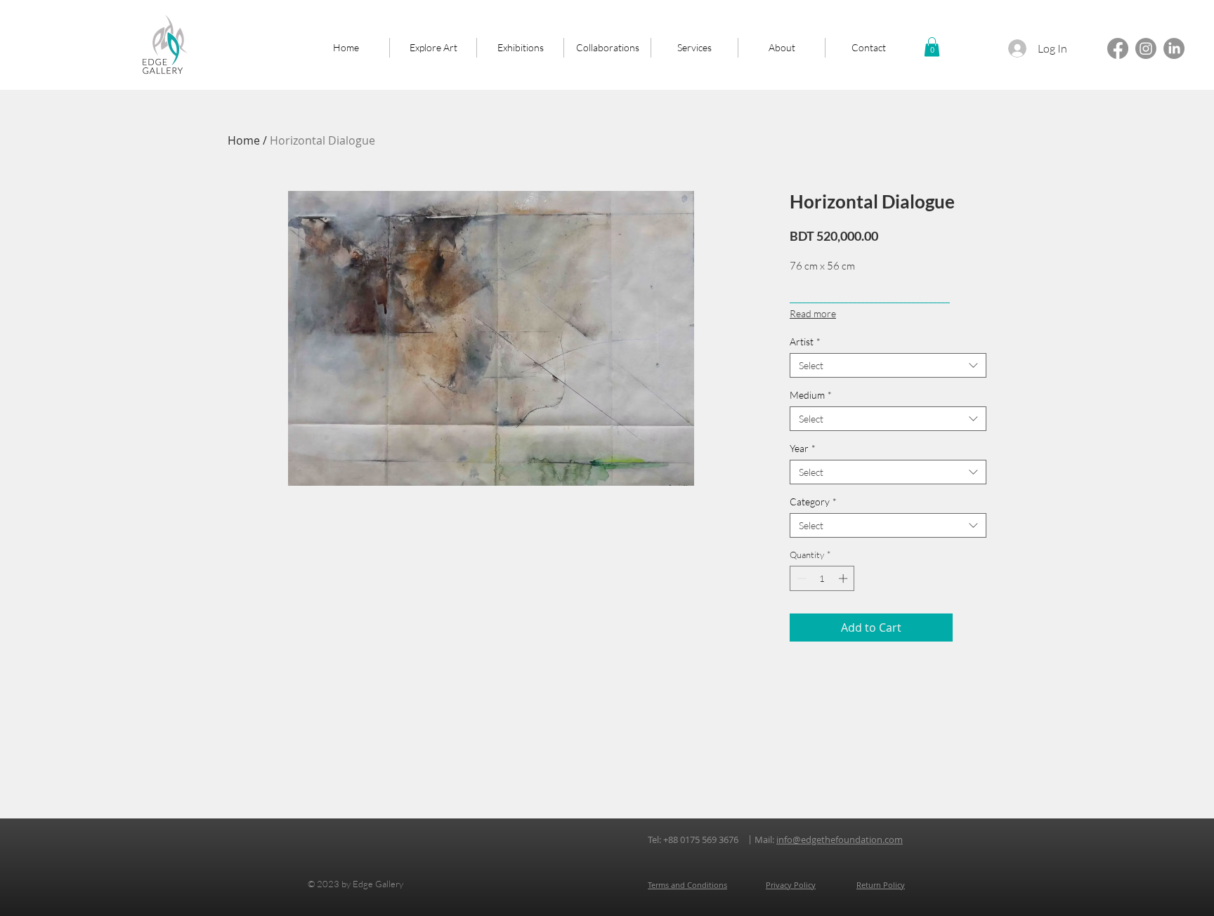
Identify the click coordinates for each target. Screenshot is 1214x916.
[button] (932, 46)
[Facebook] (1117, 48)
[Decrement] (800, 578)
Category (813, 501)
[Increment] (844, 578)
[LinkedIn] (1173, 48)
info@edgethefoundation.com (839, 839)
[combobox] (888, 365)
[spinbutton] (822, 578)
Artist (805, 341)
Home (244, 140)
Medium (811, 395)
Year (803, 448)
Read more (813, 313)
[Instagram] (1145, 48)
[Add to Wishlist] (972, 627)
